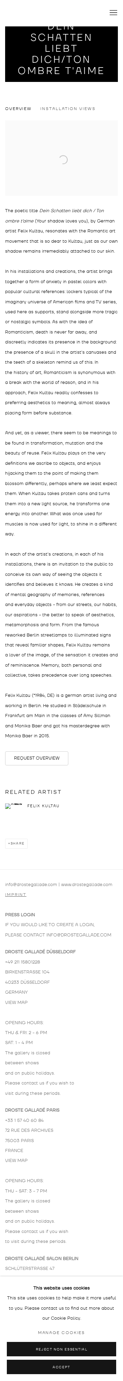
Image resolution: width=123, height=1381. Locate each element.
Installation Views (67, 109)
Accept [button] (61, 1367)
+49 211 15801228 (22, 962)
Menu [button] (113, 13)
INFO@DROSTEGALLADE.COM (78, 935)
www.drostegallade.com (86, 885)
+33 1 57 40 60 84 (24, 1120)
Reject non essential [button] (61, 1349)
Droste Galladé (39, 13)
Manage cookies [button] (61, 1333)
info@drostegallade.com (31, 885)
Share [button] (18, 843)
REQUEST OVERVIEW (36, 758)
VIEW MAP (16, 1003)
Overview (18, 109)
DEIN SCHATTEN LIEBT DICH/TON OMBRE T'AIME (61, 48)
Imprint (15, 895)
